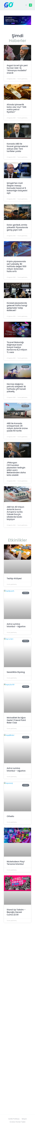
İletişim (24, 1119)
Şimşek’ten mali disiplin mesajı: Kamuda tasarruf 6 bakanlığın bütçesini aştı (17, 188)
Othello (10, 816)
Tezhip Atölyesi (14, 578)
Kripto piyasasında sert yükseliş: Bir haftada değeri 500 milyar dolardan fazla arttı (16, 266)
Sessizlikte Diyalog (16, 672)
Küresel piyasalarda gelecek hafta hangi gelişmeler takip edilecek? (17, 307)
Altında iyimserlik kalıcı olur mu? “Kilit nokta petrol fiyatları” (16, 108)
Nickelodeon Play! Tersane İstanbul (16, 862)
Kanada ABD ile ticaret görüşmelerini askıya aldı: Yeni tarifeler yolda (17, 147)
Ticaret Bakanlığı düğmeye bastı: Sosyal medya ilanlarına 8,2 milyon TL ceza (17, 347)
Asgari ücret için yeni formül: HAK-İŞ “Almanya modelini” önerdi (17, 69)
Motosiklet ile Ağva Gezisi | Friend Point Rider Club (16, 720)
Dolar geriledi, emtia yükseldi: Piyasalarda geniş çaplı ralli (17, 227)
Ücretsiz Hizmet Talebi (17, 1122)
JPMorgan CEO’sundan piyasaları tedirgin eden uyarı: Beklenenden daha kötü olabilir (16, 468)
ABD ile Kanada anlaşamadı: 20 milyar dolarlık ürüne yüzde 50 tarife (17, 427)
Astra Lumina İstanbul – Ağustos (16, 625)
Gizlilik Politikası (14, 1119)
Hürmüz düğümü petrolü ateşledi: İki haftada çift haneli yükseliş (16, 388)
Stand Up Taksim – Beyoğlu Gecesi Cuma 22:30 (16, 912)
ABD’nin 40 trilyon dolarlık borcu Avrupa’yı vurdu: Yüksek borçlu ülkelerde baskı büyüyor (15, 513)
